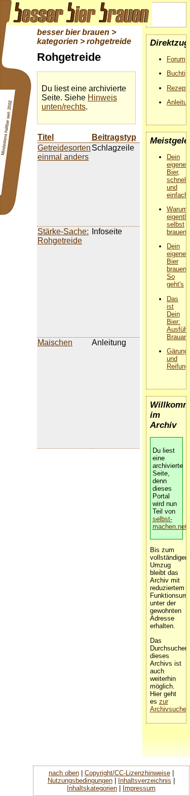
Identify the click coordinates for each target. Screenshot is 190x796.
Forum (176, 59)
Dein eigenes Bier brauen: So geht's (178, 265)
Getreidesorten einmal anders (64, 152)
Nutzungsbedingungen (80, 780)
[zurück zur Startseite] (76, 12)
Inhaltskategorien (92, 788)
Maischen (54, 342)
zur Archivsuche (168, 705)
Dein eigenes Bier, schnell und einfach (178, 176)
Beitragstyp (114, 137)
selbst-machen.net (170, 522)
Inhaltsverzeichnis (144, 780)
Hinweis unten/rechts (79, 102)
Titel (45, 137)
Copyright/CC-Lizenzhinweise (127, 773)
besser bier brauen (73, 32)
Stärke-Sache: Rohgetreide (63, 236)
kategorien (57, 41)
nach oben (64, 773)
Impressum (139, 788)
